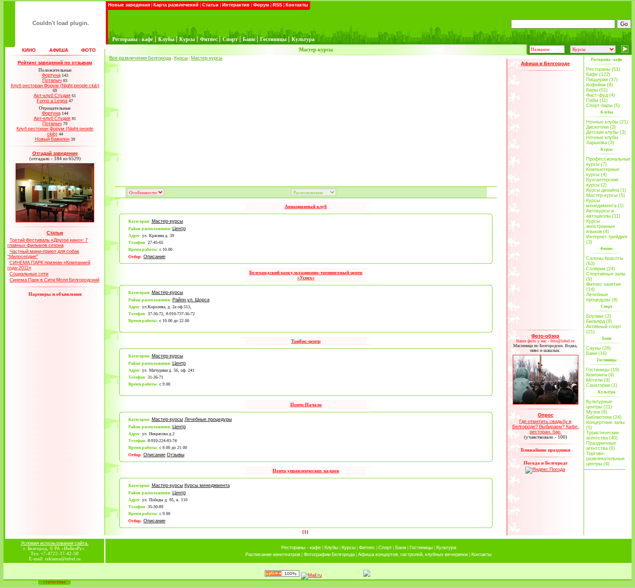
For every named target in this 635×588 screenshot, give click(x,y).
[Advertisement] (306, 120)
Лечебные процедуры (208, 419)
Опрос (545, 414)
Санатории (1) (601, 385)
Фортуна (51, 75)
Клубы (331, 547)
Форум (261, 4)
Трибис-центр (306, 341)
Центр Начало (306, 404)
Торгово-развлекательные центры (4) (605, 458)
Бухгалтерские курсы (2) (602, 182)
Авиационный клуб (306, 206)
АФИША (58, 50)
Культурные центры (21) (599, 404)
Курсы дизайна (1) (606, 190)
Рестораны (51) (603, 69)
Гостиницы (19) (602, 369)
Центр (179, 228)
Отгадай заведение (55, 153)
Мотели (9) (598, 380)
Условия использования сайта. (55, 543)
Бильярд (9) (599, 321)
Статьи (210, 4)
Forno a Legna (52, 100)
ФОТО (88, 50)
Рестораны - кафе (301, 547)
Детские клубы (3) (606, 132)
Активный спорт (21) (603, 329)
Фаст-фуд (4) (600, 95)
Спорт (385, 547)
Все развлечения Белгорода (140, 57)
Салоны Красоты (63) (604, 261)
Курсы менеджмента (207, 485)
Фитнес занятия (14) (603, 286)
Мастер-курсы (206, 57)
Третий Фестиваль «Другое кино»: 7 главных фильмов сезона (47, 242)
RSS (277, 4)
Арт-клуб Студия (52, 95)
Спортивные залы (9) (605, 276)
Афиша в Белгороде (545, 63)
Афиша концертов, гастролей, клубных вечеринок (413, 554)
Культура (446, 547)
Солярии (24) (600, 268)
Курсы (181, 57)
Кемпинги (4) (600, 374)
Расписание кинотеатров (272, 554)
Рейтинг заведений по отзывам (55, 62)
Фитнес (367, 547)
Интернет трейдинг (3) (607, 239)
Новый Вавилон (52, 139)
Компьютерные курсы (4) (602, 172)
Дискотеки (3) (601, 127)
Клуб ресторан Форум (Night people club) (55, 85)
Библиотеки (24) (604, 417)
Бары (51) (597, 89)
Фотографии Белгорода (329, 554)
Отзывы (175, 454)
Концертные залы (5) (605, 425)
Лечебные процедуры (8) (602, 297)
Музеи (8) (596, 411)
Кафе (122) (598, 74)
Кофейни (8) (599, 84)
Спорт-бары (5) (603, 105)
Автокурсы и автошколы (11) (603, 213)
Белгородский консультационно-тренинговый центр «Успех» (305, 275)
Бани (400, 547)
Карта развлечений (176, 4)
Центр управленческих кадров (306, 470)
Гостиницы (421, 547)
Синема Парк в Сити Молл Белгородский (54, 279)
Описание (154, 256)
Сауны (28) (598, 348)
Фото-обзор (545, 335)
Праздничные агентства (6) (601, 445)
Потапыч (52, 80)
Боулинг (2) (598, 316)
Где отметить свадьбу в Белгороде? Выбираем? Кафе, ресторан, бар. (545, 426)
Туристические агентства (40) (602, 435)
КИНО (29, 50)
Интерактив (236, 4)
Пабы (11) (597, 100)
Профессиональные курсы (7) (607, 161)
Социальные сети (29, 273)
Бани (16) (596, 353)
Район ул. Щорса (191, 299)
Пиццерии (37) (602, 79)
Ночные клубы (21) (607, 121)
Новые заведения (129, 4)
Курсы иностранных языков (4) (600, 226)
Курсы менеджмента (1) (605, 203)
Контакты (297, 4)
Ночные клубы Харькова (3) (602, 140)
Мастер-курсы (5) (605, 195)
